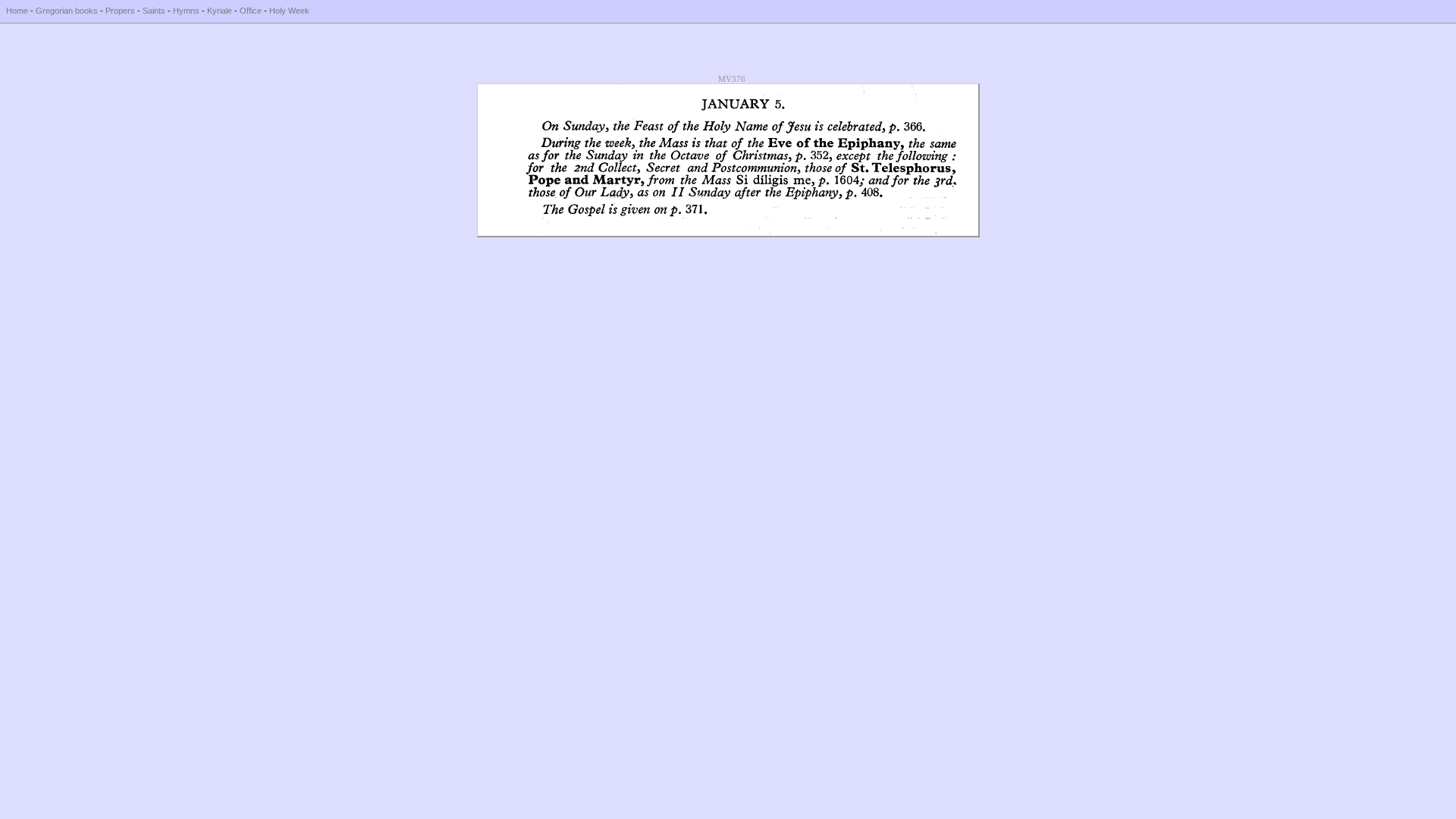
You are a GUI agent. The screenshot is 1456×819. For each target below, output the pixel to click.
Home (17, 10)
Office (251, 10)
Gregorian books (67, 10)
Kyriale (219, 10)
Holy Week (289, 10)
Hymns (186, 10)
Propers (120, 10)
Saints (154, 10)
